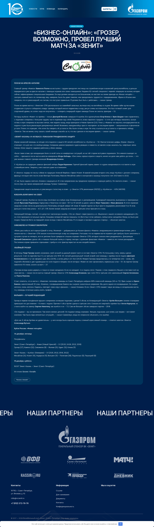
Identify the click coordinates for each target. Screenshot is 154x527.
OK (121, 524)
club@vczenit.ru (17, 498)
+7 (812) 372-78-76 (19, 503)
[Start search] (93, 9)
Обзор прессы (76, 26)
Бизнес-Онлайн (29, 371)
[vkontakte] (77, 8)
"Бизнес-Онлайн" (22, 380)
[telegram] (87, 8)
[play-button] (83, 8)
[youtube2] (80, 8)
